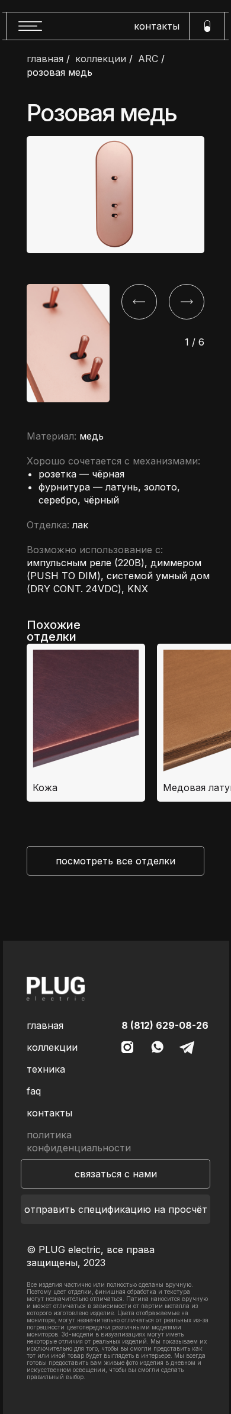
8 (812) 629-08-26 (164, 1025)
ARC (148, 58)
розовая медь (59, 72)
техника (46, 1069)
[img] (55, 988)
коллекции (100, 58)
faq (34, 1091)
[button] (115, 1174)
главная (45, 58)
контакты (156, 26)
